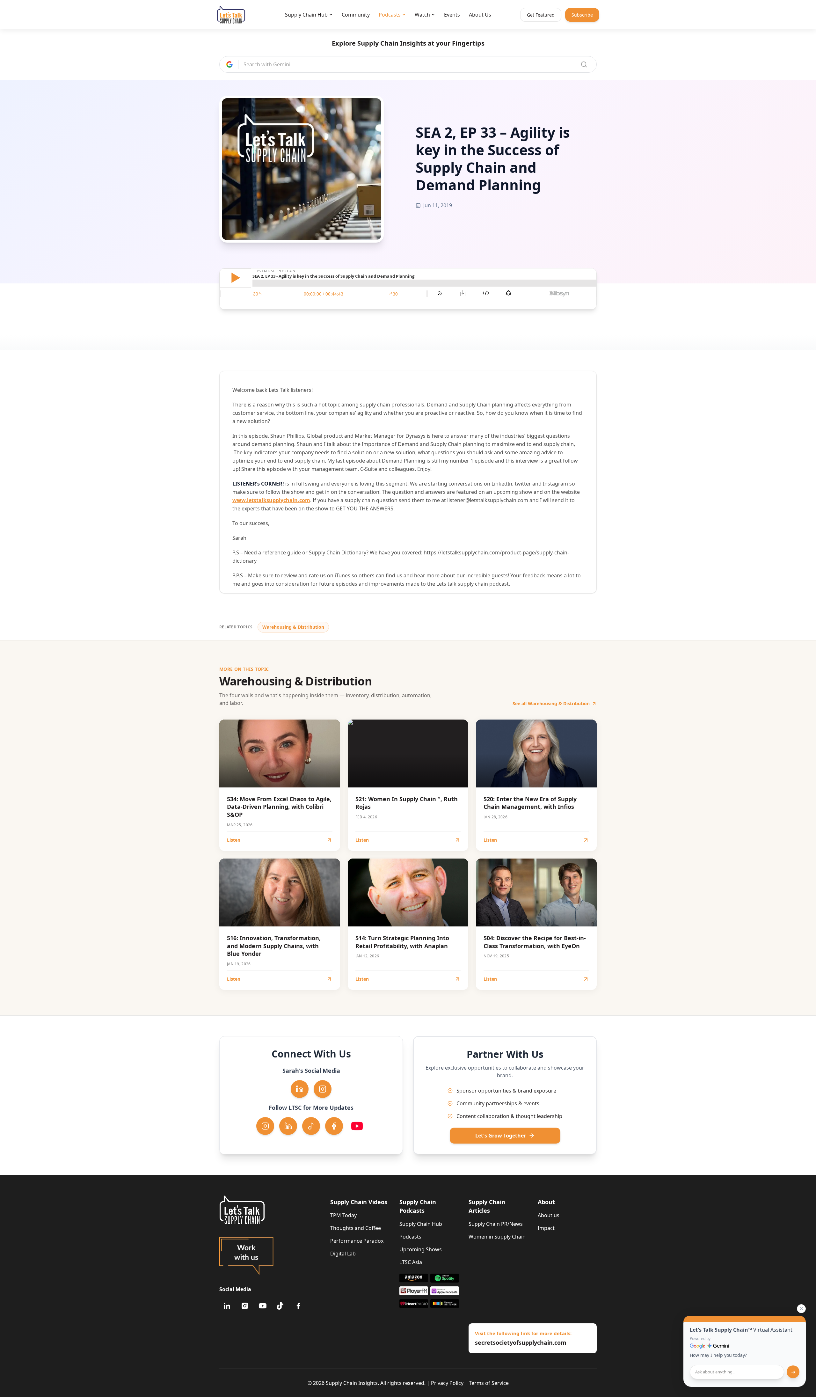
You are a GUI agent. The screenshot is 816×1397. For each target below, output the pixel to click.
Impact (546, 1228)
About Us (480, 14)
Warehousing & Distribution (293, 627)
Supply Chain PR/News (496, 1223)
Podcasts (390, 14)
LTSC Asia (410, 1262)
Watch (422, 14)
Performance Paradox (356, 1240)
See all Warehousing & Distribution (551, 703)
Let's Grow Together (500, 1135)
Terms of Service (489, 1382)
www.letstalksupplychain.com (271, 500)
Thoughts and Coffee (355, 1228)
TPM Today (343, 1215)
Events (452, 14)
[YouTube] (262, 1305)
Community (356, 14)
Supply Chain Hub (306, 14)
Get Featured (541, 15)
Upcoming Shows (420, 1249)
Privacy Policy (447, 1382)
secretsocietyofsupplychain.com (520, 1342)
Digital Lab (343, 1253)
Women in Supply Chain (497, 1236)
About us (548, 1215)
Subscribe (582, 15)
